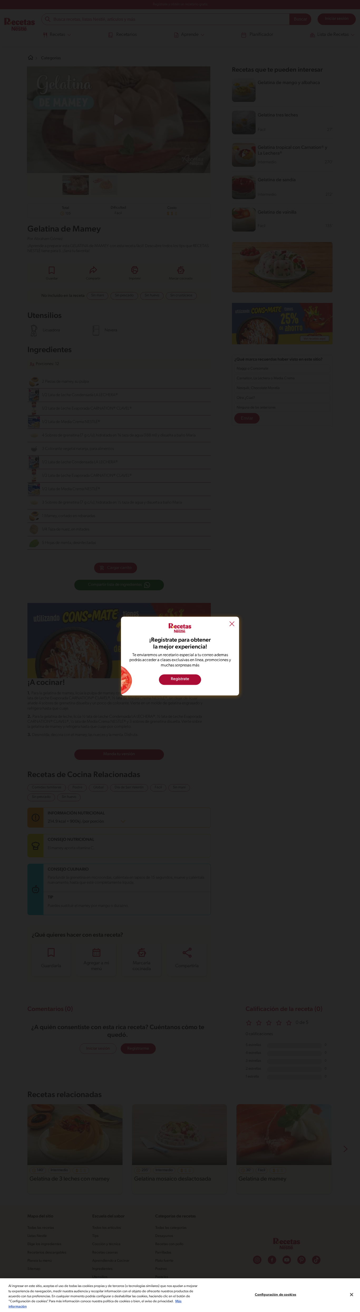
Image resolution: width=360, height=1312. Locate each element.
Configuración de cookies (275, 1294)
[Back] (232, 624)
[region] (180, 1295)
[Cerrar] (351, 1294)
